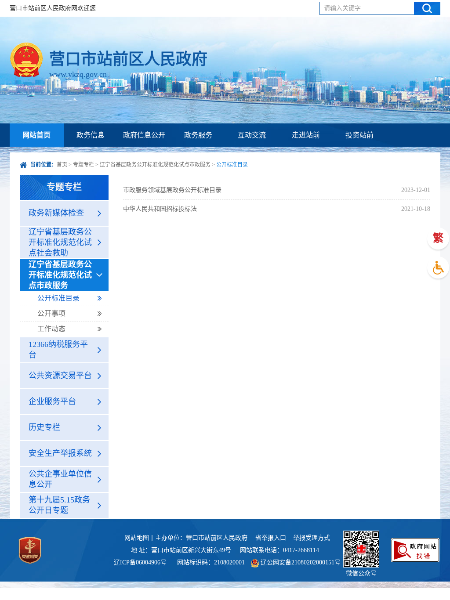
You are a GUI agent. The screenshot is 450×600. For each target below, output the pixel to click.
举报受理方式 (311, 538)
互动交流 (252, 135)
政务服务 (198, 135)
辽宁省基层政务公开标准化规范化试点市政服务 (155, 165)
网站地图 (136, 538)
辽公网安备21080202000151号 (300, 562)
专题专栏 (83, 165)
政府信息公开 (144, 135)
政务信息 (90, 135)
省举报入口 (270, 538)
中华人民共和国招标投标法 (160, 209)
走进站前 (306, 135)
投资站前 (359, 135)
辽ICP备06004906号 (141, 562)
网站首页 (36, 135)
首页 (62, 165)
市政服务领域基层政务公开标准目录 (172, 190)
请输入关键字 (342, 8)
